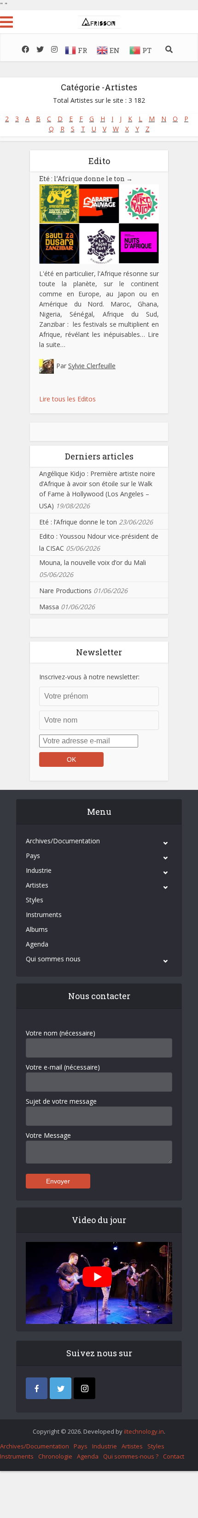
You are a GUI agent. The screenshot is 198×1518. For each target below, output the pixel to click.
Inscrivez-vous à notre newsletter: (89, 676)
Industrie (39, 870)
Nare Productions (65, 590)
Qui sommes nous (53, 958)
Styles (34, 899)
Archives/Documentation (63, 840)
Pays (33, 855)
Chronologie (55, 1456)
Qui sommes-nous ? (130, 1456)
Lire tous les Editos (67, 398)
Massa (49, 606)
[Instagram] (84, 1388)
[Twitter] (60, 1388)
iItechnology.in (144, 1431)
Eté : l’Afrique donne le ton (86, 178)
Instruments (44, 914)
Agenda (37, 944)
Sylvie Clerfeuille (92, 365)
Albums (37, 929)
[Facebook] (36, 1388)
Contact (173, 1456)
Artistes (37, 885)
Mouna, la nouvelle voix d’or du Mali (92, 562)
